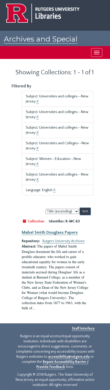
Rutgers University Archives (63, 241)
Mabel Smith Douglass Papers (50, 232)
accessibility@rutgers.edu (69, 357)
